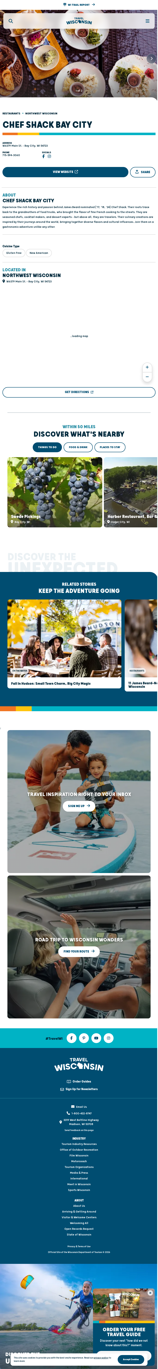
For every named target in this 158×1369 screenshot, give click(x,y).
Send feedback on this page (79, 1130)
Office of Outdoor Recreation (79, 1150)
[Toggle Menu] (145, 20)
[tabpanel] (79, 492)
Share (145, 172)
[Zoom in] (147, 367)
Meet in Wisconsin (79, 1184)
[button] (79, 5)
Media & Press (79, 1173)
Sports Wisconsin (79, 1190)
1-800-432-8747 (82, 1113)
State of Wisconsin (79, 1234)
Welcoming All (79, 1223)
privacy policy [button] (101, 1357)
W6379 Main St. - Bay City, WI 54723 (25, 145)
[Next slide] (151, 59)
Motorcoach (79, 1161)
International (79, 1178)
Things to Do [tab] (47, 447)
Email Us (81, 1107)
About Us (79, 1206)
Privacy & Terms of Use (79, 1246)
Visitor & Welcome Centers (79, 1217)
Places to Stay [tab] (110, 447)
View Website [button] (63, 172)
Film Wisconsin (79, 1155)
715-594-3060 (11, 155)
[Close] (150, 1293)
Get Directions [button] (77, 392)
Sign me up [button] (76, 806)
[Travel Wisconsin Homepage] (79, 21)
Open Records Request (79, 1229)
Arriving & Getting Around (79, 1211)
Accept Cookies (131, 1359)
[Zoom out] (147, 377)
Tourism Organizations (79, 1167)
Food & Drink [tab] (78, 447)
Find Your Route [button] (77, 952)
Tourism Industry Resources (79, 1144)
